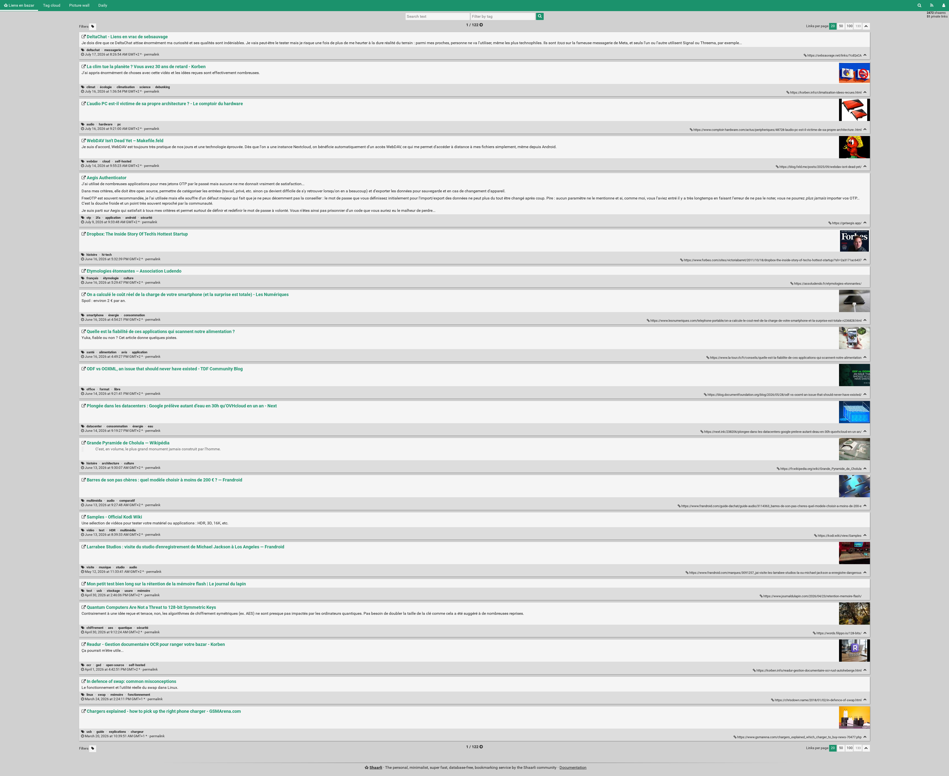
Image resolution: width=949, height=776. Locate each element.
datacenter (94, 426)
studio (120, 567)
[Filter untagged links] (92, 26)
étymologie (111, 278)
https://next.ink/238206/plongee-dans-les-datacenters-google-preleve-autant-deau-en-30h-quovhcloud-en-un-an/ (782, 432)
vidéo (90, 530)
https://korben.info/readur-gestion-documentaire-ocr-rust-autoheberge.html (809, 670)
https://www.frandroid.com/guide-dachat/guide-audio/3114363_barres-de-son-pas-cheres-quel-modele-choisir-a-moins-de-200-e (771, 506)
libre (117, 389)
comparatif (127, 500)
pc (119, 124)
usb (99, 591)
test (101, 530)
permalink (122, 54)
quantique (125, 628)
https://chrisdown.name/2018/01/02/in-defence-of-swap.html (818, 700)
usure (129, 591)
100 (850, 26)
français (92, 278)
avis (124, 352)
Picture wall (79, 5)
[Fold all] (866, 26)
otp (88, 217)
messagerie (112, 50)
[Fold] (865, 55)
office (90, 389)
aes (110, 628)
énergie (113, 315)
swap (102, 694)
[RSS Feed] (931, 5)
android (130, 217)
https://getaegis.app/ (846, 223)
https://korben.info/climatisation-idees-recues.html (825, 92)
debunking (162, 87)
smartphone (95, 315)
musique (105, 567)
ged (98, 665)
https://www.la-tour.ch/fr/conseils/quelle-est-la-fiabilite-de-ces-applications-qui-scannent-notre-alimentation (785, 357)
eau (150, 426)
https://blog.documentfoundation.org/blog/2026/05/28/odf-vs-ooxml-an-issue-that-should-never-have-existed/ (784, 395)
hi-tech (107, 255)
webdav (92, 161)
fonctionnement (139, 694)
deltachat (93, 50)
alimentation (107, 352)
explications (117, 732)
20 (833, 26)
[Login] (943, 5)
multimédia (94, 500)
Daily (102, 5)
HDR (112, 530)
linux (89, 694)
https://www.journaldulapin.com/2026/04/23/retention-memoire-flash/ (812, 596)
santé (90, 352)
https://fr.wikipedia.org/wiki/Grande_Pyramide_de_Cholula (821, 469)
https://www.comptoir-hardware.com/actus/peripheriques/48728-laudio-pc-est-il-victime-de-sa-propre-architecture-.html (777, 130)
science (145, 87)
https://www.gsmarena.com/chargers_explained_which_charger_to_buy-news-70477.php (799, 737)
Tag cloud (51, 5)
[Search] (919, 5)
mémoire (143, 591)
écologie (106, 87)
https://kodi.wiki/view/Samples (839, 535)
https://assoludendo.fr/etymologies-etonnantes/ (827, 283)
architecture (110, 463)
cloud (106, 161)
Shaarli (375, 767)
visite (90, 567)
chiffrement (94, 628)
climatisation (126, 87)
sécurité (146, 217)
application (113, 217)
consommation (134, 315)
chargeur (137, 732)
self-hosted (123, 161)
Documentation (573, 767)
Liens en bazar (21, 5)
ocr (88, 665)
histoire (91, 255)
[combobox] (503, 16)
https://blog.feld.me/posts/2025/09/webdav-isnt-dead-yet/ (820, 167)
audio (90, 124)
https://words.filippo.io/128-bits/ (839, 633)
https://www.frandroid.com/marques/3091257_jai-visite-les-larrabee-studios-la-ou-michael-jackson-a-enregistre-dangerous (775, 573)
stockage (113, 591)
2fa (98, 217)
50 (841, 26)
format (104, 389)
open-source (115, 665)
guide (100, 732)
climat (90, 87)
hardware (105, 124)
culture (128, 278)
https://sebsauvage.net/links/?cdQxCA (834, 55)
